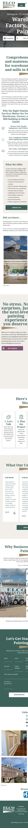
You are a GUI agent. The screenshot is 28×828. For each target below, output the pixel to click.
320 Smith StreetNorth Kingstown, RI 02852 (21, 811)
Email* (16, 658)
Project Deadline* (17, 667)
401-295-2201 (21, 814)
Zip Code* (6, 666)
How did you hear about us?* (8, 683)
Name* (6, 658)
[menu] (25, 3)
